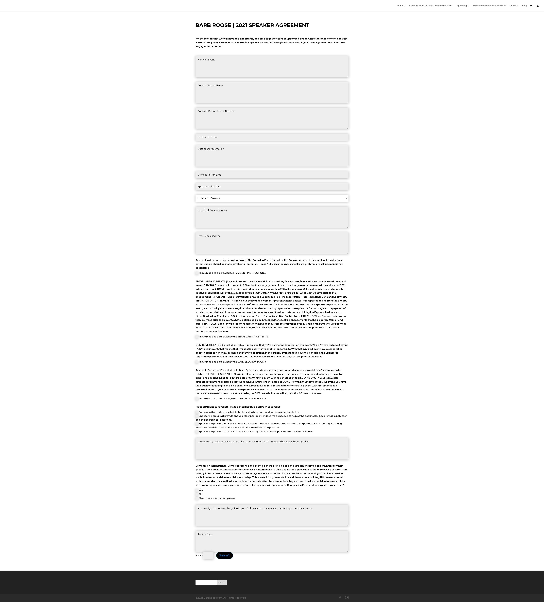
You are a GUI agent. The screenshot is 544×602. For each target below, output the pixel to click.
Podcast (514, 6)
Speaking (462, 6)
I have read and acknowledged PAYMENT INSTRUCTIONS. (232, 273)
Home (400, 6)
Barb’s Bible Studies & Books (488, 6)
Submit (224, 555)
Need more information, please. (217, 498)
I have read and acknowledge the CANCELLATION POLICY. (232, 361)
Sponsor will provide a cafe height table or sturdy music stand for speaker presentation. (249, 412)
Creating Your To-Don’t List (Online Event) (431, 6)
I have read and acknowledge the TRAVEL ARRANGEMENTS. (233, 336)
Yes (201, 490)
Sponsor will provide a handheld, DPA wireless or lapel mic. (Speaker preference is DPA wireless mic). (256, 431)
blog (524, 6)
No (200, 494)
